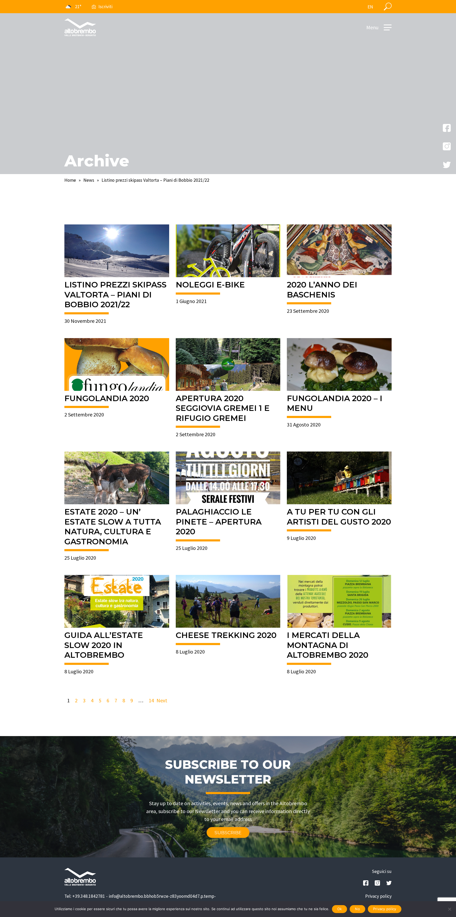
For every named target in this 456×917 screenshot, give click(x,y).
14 (151, 700)
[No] (449, 909)
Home (70, 180)
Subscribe (228, 832)
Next (161, 700)
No (357, 909)
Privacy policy (378, 896)
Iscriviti (105, 6)
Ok (339, 909)
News (88, 180)
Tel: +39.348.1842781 (84, 896)
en (370, 7)
